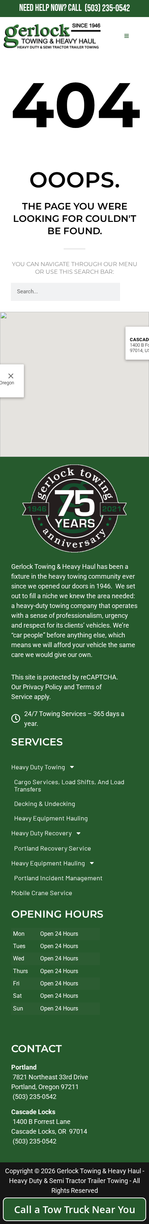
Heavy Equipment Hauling (51, 818)
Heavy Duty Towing (38, 766)
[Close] (11, 376)
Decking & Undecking (44, 803)
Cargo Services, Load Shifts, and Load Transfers (69, 785)
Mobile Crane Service (41, 893)
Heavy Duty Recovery (41, 833)
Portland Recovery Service (52, 848)
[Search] (129, 292)
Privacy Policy (42, 686)
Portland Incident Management (58, 878)
